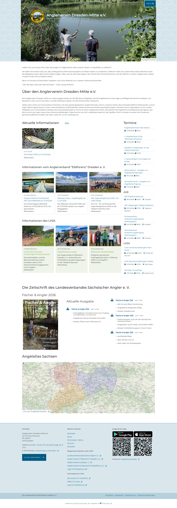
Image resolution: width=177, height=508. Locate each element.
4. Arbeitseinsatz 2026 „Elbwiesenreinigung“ (133, 137)
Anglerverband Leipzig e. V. (78, 462)
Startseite (71, 433)
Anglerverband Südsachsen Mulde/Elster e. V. (86, 466)
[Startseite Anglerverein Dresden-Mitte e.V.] (37, 16)
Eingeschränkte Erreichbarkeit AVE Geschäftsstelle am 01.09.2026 (38, 199)
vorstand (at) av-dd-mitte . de (47, 451)
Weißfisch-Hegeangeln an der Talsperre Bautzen (136, 149)
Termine (70, 443)
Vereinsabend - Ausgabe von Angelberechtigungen (136, 171)
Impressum (119, 495)
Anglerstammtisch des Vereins (137, 128)
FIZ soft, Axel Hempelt (80, 503)
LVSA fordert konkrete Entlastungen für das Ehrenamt (37, 253)
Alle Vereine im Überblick (77, 478)
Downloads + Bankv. (75, 440)
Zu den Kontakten (32, 457)
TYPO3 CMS (106, 503)
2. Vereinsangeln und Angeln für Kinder (137, 160)
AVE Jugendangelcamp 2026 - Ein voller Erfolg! (105, 199)
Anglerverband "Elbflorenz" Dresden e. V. (84, 459)
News (69, 437)
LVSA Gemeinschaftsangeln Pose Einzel (137, 249)
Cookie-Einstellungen (146, 495)
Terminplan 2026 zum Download (37, 154)
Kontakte (71, 447)
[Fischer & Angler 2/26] (40, 325)
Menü (149, 4)
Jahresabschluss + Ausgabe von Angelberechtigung (137, 183)
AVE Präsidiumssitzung (133, 196)
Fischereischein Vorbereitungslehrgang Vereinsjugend (134, 219)
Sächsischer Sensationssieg (102, 252)
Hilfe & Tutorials (73, 482)
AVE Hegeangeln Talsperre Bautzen (139, 205)
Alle (67, 123)
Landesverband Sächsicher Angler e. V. (83, 456)
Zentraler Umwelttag (133, 270)
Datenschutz (130, 495)
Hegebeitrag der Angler (67, 252)
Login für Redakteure (76, 469)
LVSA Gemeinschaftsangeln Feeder (138, 261)
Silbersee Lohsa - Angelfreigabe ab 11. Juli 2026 (71, 199)
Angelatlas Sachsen (129, 459)
